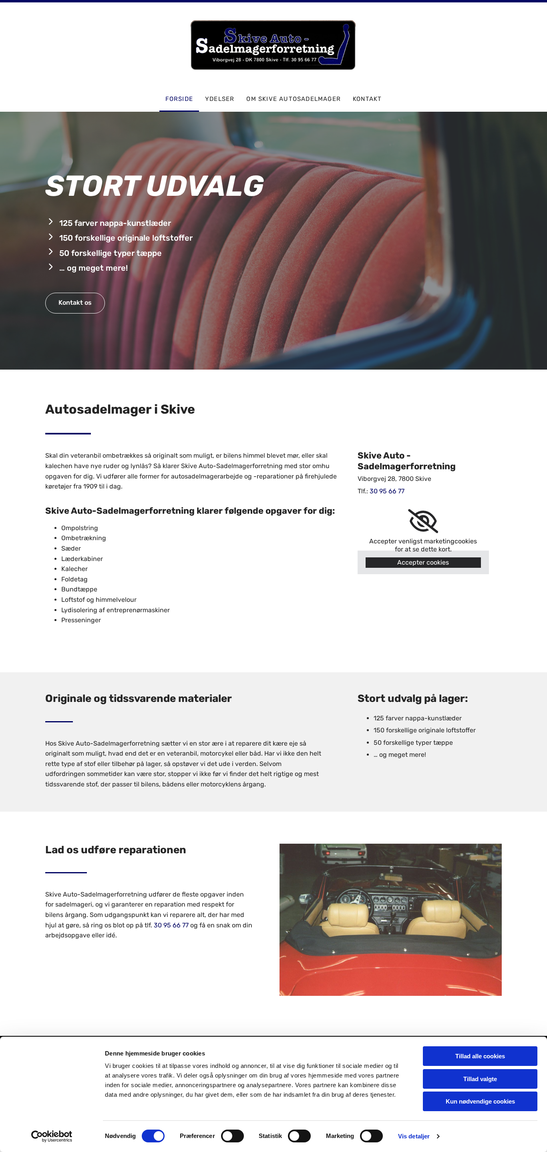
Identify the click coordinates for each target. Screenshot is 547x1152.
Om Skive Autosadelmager (293, 99)
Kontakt (367, 99)
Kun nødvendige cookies (480, 1101)
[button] (75, 303)
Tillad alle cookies (480, 1056)
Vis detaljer (414, 1136)
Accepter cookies (423, 562)
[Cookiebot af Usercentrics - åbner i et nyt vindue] (52, 1136)
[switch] (232, 1136)
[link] (423, 521)
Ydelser (219, 99)
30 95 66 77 (171, 925)
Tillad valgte (480, 1079)
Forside (179, 99)
